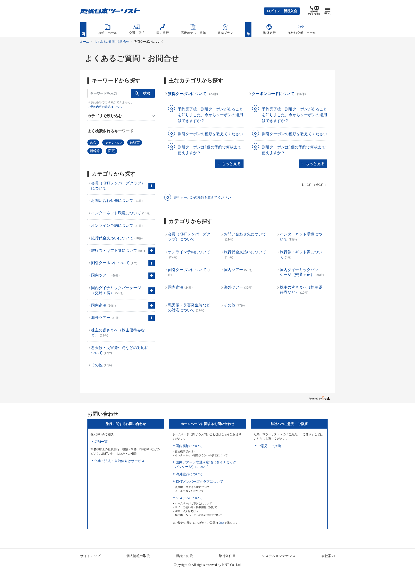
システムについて (189, 498)
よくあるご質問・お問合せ (111, 41)
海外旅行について (189, 474)
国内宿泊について (189, 446)
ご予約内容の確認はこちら (104, 106)
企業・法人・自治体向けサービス (119, 461)
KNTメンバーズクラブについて (199, 481)
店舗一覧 (101, 441)
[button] (282, 11)
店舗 (221, 523)
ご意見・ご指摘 (269, 446)
